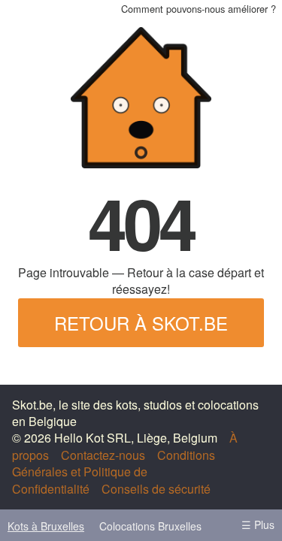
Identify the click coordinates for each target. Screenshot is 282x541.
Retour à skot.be (141, 323)
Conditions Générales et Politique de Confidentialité (113, 471)
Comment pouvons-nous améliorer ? (198, 9)
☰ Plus (257, 524)
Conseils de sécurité (156, 488)
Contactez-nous (103, 455)
